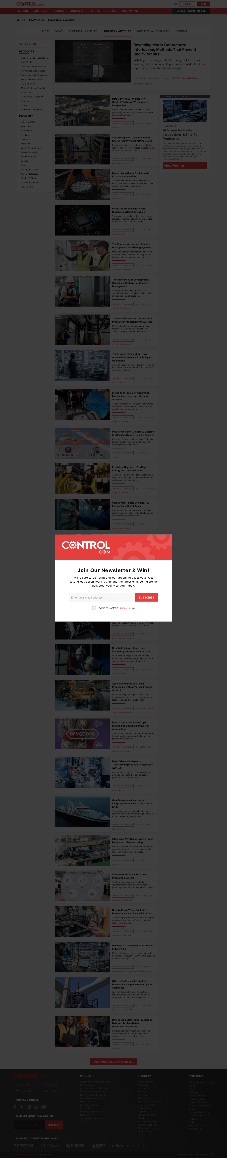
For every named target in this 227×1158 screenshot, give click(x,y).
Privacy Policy (126, 607)
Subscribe (146, 597)
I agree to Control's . (116, 607)
